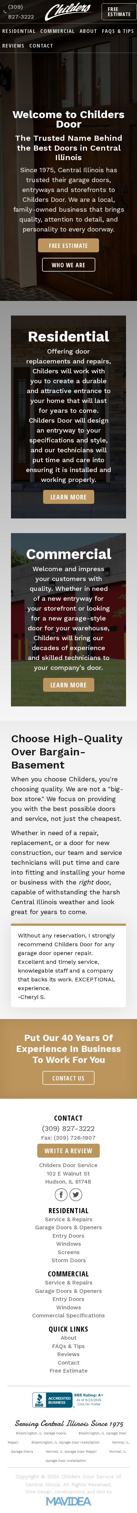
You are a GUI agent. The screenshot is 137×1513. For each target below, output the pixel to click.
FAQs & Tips (118, 30)
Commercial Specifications (68, 1315)
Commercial (57, 30)
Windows (68, 1244)
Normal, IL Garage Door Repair (71, 1451)
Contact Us (68, 1078)
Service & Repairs (68, 1219)
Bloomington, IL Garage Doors (41, 1433)
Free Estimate (119, 11)
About (89, 30)
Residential (18, 30)
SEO (100, 1491)
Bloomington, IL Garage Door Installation (65, 1442)
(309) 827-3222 (21, 11)
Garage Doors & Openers (68, 1227)
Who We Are (68, 265)
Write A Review (68, 1150)
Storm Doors (69, 1260)
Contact (41, 45)
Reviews (13, 45)
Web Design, (39, 1491)
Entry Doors (68, 1236)
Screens (69, 1252)
